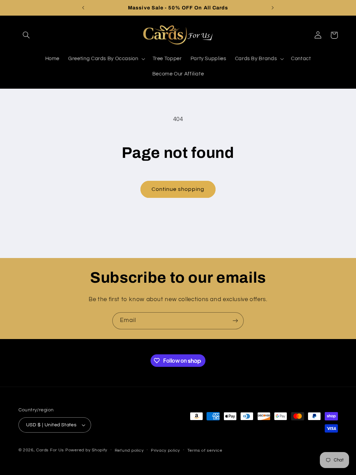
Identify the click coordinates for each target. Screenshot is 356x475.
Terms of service (204, 450)
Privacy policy (165, 450)
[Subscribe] (235, 320)
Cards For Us (50, 450)
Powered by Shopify (86, 450)
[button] (26, 35)
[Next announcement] (273, 7)
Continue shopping (178, 189)
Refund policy (129, 450)
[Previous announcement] (83, 7)
